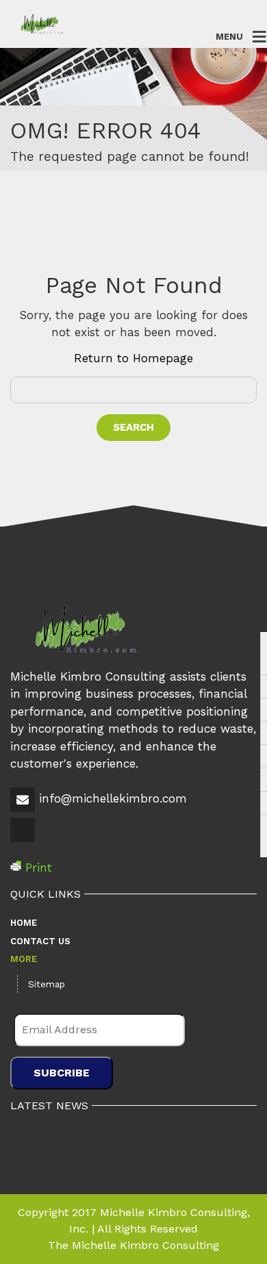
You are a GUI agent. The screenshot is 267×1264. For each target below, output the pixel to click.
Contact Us (40, 941)
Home (23, 923)
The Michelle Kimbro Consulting (133, 1245)
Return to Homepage (133, 358)
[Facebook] (23, 840)
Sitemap (46, 984)
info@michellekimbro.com (113, 798)
